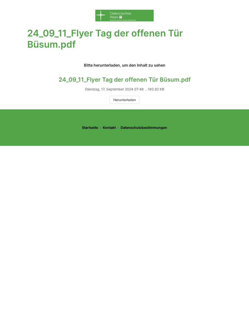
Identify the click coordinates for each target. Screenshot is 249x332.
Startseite (90, 127)
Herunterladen (124, 100)
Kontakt (109, 127)
